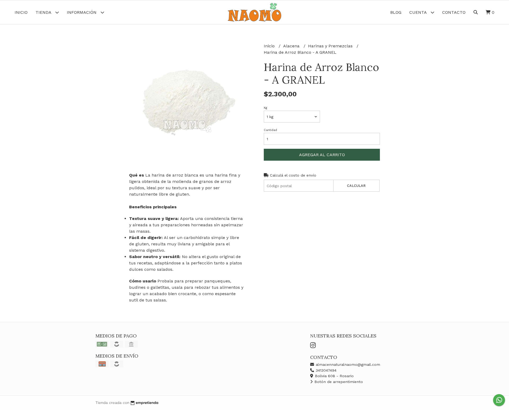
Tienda (44, 12)
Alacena (292, 45)
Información (82, 12)
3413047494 (325, 370)
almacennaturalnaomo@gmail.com (347, 364)
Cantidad (270, 130)
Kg (265, 108)
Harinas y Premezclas (331, 45)
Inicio (21, 12)
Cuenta (418, 12)
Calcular (356, 186)
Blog (395, 12)
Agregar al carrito (322, 154)
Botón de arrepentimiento (338, 382)
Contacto (454, 12)
